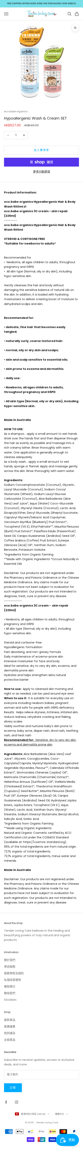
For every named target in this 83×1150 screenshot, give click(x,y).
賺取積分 (9, 986)
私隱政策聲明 (12, 980)
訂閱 (13, 1088)
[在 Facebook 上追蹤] (6, 1102)
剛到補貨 (9, 1033)
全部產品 (9, 1040)
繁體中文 (59, 1114)
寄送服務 (9, 967)
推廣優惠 (9, 1026)
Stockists (10, 1000)
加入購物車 (41, 150)
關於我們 (9, 960)
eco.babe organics (16, 111)
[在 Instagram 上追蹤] (17, 1102)
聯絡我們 (9, 993)
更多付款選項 (41, 172)
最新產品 (9, 1020)
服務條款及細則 (14, 973)
